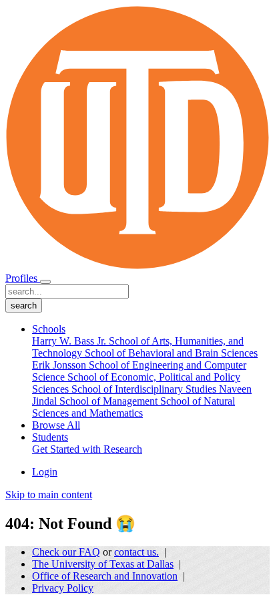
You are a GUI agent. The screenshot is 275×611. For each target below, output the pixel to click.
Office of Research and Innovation (105, 576)
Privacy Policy (62, 588)
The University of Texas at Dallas (103, 564)
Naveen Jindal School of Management (142, 395)
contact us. (136, 552)
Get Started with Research (87, 449)
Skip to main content (48, 494)
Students (50, 437)
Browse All (56, 425)
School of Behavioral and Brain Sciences (171, 353)
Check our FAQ (66, 552)
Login (44, 471)
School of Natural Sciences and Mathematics (133, 407)
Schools (48, 329)
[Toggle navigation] (45, 282)
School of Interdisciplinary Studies (145, 389)
